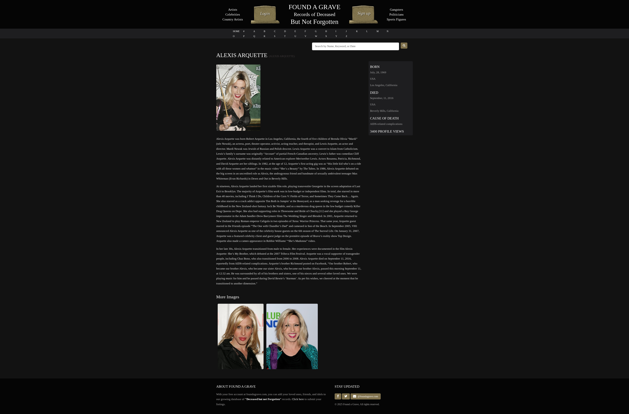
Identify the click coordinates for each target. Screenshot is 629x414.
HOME (236, 31)
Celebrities (232, 14)
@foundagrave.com (367, 396)
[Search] (404, 46)
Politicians (396, 14)
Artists (232, 9)
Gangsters (396, 9)
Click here (298, 399)
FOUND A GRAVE (314, 7)
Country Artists (232, 19)
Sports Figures (396, 19)
